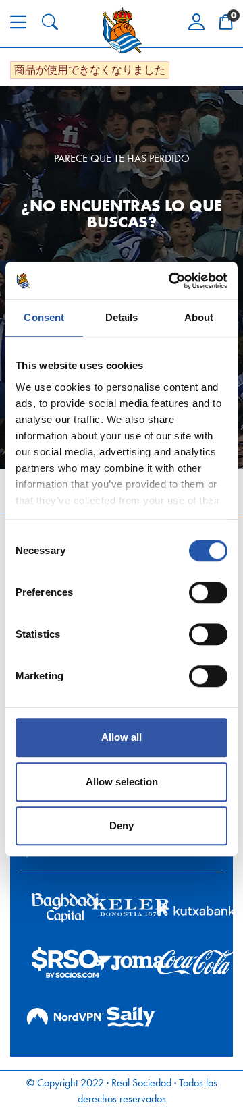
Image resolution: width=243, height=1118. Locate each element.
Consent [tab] (44, 317)
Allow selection (122, 781)
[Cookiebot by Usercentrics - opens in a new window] (171, 280)
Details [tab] (121, 317)
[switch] (208, 592)
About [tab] (199, 317)
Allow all (121, 737)
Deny (121, 825)
